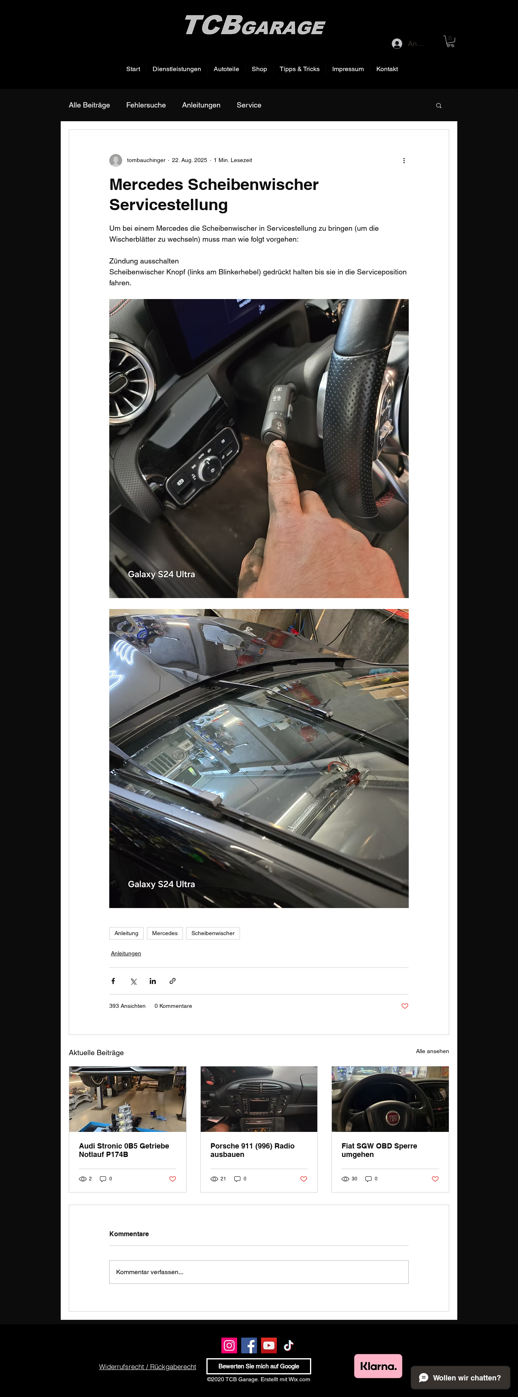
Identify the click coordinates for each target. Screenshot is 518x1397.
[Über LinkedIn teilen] (153, 981)
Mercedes (165, 933)
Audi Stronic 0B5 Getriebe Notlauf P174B (124, 1150)
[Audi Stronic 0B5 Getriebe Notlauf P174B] (127, 1099)
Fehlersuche (146, 105)
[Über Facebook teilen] (113, 981)
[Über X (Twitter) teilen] (133, 981)
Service (249, 105)
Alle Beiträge (89, 105)
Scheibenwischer (213, 933)
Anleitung (126, 933)
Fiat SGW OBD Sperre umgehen (379, 1150)
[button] (450, 41)
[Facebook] (249, 1345)
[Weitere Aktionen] (404, 160)
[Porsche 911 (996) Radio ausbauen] (259, 1099)
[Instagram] (229, 1345)
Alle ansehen (432, 1051)
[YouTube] (269, 1345)
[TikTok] (289, 1345)
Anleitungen (201, 105)
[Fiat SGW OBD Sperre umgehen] (390, 1099)
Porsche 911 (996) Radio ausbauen (252, 1150)
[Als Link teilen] (172, 981)
